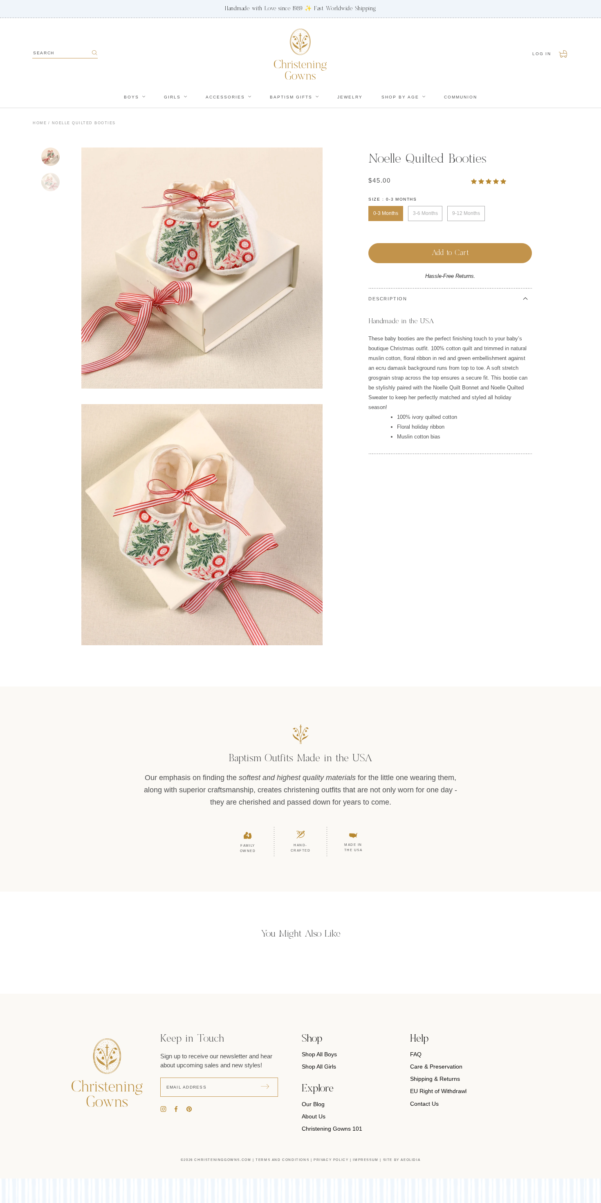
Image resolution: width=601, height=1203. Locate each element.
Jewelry (350, 97)
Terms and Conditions (282, 1160)
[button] (489, 181)
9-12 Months (466, 213)
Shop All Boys (319, 1054)
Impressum (365, 1160)
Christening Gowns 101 (332, 1128)
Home (40, 123)
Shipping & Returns (435, 1079)
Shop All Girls (319, 1066)
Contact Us (424, 1103)
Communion (460, 97)
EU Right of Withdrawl (438, 1091)
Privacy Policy (331, 1160)
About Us (313, 1116)
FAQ (416, 1054)
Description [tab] (387, 298)
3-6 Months (425, 213)
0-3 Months (385, 213)
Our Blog (313, 1104)
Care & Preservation (436, 1066)
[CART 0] (563, 54)
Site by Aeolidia (402, 1160)
